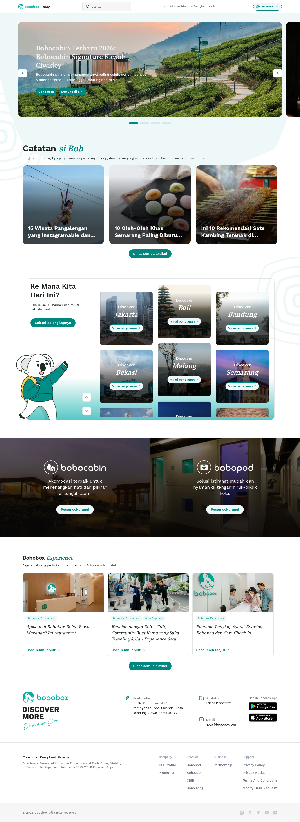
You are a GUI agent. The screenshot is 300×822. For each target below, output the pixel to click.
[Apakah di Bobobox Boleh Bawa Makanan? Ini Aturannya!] (63, 592)
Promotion (167, 773)
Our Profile (167, 765)
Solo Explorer (154, 618)
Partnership (223, 765)
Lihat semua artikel (150, 253)
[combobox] (267, 7)
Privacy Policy (254, 765)
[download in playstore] (263, 706)
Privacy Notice (254, 773)
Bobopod (194, 765)
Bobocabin (195, 773)
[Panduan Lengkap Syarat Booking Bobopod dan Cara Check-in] (233, 592)
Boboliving (195, 788)
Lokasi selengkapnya (53, 323)
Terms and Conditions (260, 780)
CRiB (190, 780)
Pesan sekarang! (75, 509)
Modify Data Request (260, 788)
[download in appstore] (263, 717)
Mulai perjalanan (124, 328)
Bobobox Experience (41, 618)
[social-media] (241, 812)
